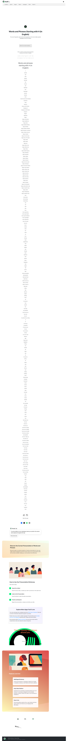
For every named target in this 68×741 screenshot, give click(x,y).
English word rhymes (22, 619)
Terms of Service (11, 738)
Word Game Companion (32, 612)
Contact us (23, 739)
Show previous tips (14, 535)
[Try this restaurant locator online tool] (25, 636)
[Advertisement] (34, 13)
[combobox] (25, 45)
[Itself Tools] (25, 723)
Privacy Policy (16, 738)
